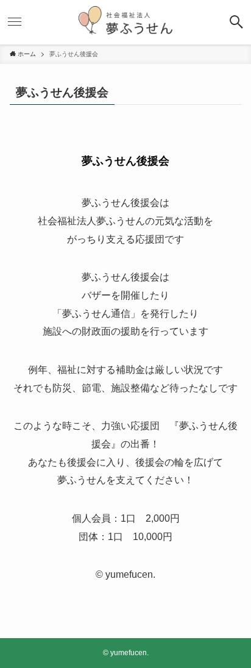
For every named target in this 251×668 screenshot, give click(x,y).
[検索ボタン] (236, 22)
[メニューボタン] (14, 22)
